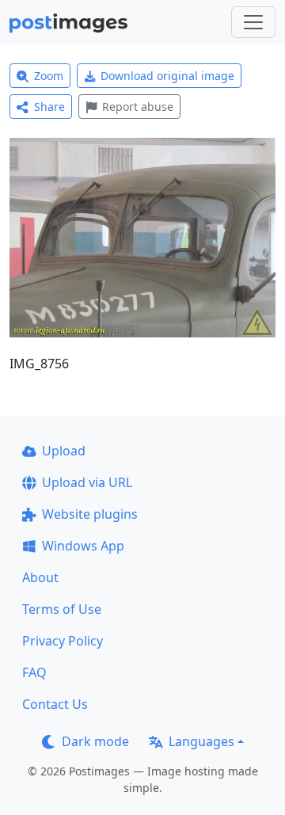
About (40, 577)
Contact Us (55, 704)
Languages (201, 741)
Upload (64, 450)
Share (49, 106)
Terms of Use (61, 609)
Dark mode (95, 741)
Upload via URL (87, 482)
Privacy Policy (62, 640)
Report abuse (137, 106)
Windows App (83, 545)
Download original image (167, 75)
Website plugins (90, 514)
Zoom (48, 75)
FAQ (34, 672)
